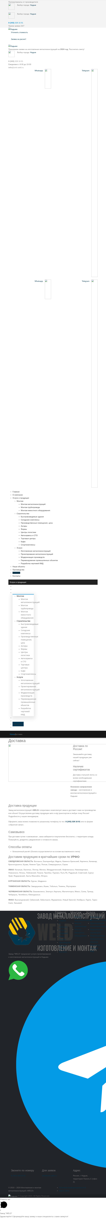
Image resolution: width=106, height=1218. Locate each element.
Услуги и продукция (21, 498)
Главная (16, 492)
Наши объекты (19, 567)
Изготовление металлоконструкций (36, 551)
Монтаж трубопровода (30, 507)
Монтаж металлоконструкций (33, 504)
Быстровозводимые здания (32, 517)
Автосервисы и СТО (29, 535)
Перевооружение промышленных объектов (39, 560)
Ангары (24, 526)
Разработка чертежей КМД (32, 563)
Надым (33, 5)
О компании (18, 495)
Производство (18, 570)
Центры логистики (28, 532)
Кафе (23, 542)
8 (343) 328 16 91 (18, 1176)
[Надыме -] (12, 29)
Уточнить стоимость (19, 32)
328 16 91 (15, 23)
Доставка (16, 573)
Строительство (23, 513)
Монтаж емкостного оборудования (35, 510)
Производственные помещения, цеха (37, 523)
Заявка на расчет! (18, 39)
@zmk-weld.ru (16, 67)
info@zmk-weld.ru (49, 1176)
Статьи (62, 949)
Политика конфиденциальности (72, 1188)
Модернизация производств (32, 557)
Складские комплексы (30, 520)
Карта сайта (64, 1191)
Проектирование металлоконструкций (37, 554)
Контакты (16, 576)
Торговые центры (28, 538)
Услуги (19, 548)
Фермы (24, 529)
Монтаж (20, 501)
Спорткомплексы (28, 545)
